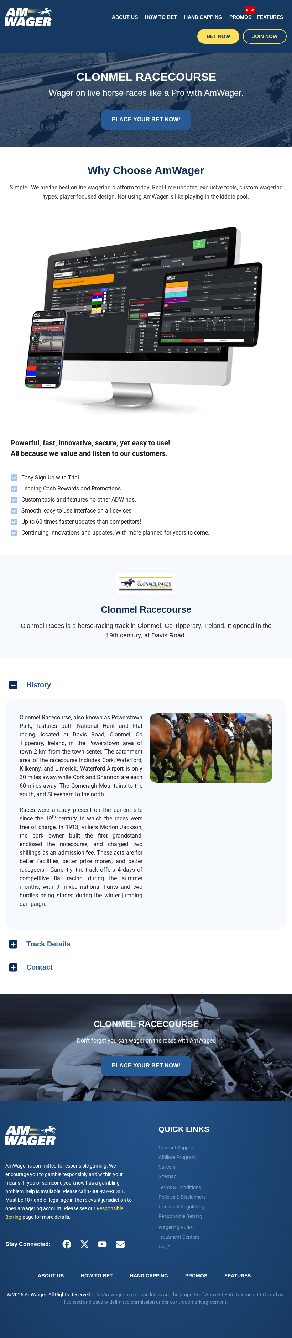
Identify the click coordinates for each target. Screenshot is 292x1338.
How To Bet (161, 17)
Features (270, 17)
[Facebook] (66, 1244)
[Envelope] (120, 1244)
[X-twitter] (84, 1244)
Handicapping (203, 17)
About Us (125, 17)
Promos (241, 14)
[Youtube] (102, 1244)
